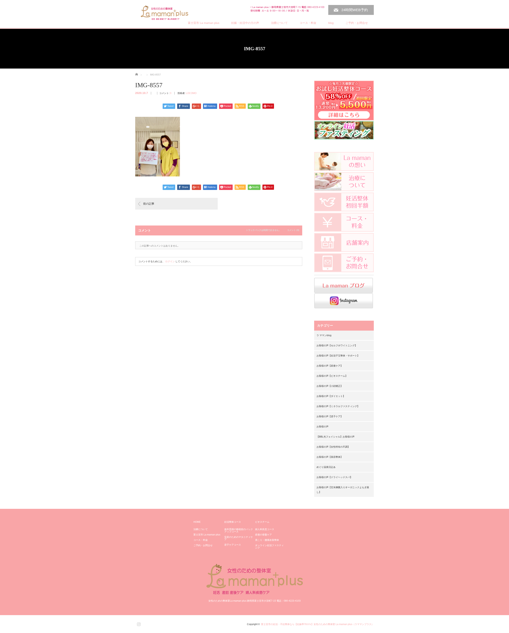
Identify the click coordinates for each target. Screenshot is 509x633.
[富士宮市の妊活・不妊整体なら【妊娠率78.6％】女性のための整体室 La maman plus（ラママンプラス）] (164, 13)
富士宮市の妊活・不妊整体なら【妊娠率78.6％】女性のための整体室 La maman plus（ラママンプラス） (317, 624)
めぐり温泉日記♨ (326, 467)
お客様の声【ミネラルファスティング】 (338, 406)
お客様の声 (322, 426)
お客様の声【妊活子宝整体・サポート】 (338, 355)
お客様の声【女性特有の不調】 (333, 446)
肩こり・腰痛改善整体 (267, 540)
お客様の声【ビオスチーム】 (332, 376)
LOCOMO (191, 93)
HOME (197, 522)
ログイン (170, 261)
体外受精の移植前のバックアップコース (238, 530)
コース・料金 (308, 22)
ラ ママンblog (324, 335)
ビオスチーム (262, 522)
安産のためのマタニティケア (238, 538)
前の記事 (148, 203)
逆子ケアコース (232, 545)
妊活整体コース (232, 522)
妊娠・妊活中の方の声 (245, 22)
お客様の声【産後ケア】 (330, 365)
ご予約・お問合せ (357, 22)
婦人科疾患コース (264, 529)
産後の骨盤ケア (263, 534)
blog (331, 22)
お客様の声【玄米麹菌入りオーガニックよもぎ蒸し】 (343, 490)
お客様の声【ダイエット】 (331, 396)
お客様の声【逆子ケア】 (330, 416)
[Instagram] (138, 623)
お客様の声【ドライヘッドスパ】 (334, 477)
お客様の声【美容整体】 (330, 457)
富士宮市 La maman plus (203, 22)
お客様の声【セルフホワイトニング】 (337, 345)
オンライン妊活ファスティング (269, 546)
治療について (279, 22)
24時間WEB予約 (354, 10)
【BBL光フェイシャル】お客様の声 (336, 436)
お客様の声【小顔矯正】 (330, 386)
